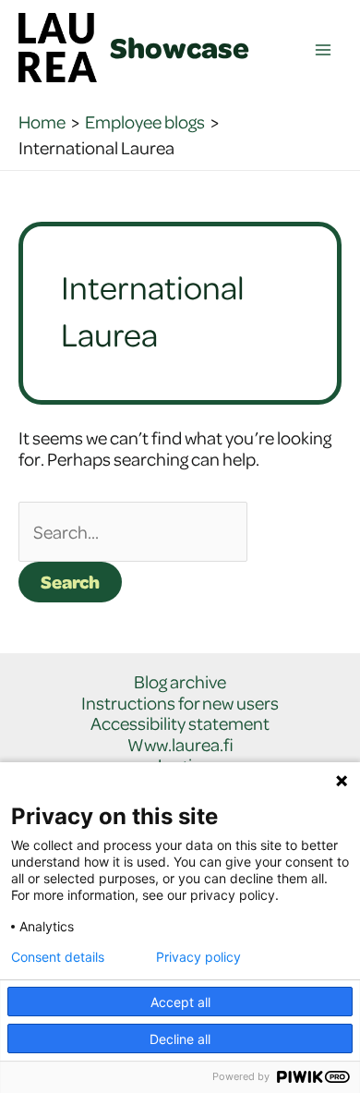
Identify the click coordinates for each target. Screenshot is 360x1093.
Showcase (179, 47)
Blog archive (180, 682)
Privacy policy (198, 957)
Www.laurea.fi (180, 745)
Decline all (180, 1039)
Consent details (57, 957)
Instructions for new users (180, 703)
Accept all (180, 1002)
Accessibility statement (180, 724)
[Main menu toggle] (323, 50)
